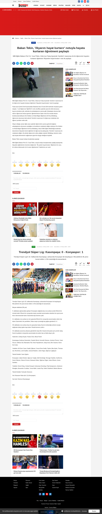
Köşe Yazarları (42, 485)
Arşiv (53, 485)
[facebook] (13, 63)
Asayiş (79, 5)
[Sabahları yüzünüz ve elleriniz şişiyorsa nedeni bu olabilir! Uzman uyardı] (50, 230)
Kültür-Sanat (29, 482)
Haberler (17, 38)
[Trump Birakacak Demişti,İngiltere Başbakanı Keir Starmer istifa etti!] (50, 462)
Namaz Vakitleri (69, 490)
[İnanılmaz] (52, 162)
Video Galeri (65, 10)
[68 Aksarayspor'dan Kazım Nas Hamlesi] (24, 441)
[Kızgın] (39, 162)
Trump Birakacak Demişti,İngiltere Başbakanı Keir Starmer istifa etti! (50, 472)
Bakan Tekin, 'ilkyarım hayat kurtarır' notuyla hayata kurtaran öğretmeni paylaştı (43, 38)
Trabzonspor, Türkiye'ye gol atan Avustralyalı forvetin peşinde (49, 451)
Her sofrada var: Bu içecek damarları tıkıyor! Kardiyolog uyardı (51, 219)
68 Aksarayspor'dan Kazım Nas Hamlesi (23, 451)
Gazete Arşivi (55, 487)
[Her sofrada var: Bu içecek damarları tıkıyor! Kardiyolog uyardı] (50, 209)
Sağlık (21, 38)
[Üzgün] (58, 162)
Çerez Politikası (27, 1)
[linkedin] (28, 63)
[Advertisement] (51, 24)
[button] (16, 10)
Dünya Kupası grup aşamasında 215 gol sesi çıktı (25, 472)
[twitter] (17, 63)
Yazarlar (85, 10)
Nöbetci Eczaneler (70, 487)
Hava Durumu (69, 482)
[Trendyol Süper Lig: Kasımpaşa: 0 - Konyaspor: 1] (37, 283)
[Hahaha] (45, 162)
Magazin (67, 5)
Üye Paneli (95, 10)
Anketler (68, 480)
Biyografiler (42, 487)
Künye (14, 1)
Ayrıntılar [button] (84, 511)
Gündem (36, 5)
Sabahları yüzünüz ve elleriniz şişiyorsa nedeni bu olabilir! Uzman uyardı (50, 240)
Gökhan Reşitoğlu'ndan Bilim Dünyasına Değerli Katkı (22, 219)
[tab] (17, 173)
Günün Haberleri (56, 482)
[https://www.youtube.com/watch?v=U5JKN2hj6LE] (85, 1)
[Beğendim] (14, 162)
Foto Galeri (76, 10)
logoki (59, 503)
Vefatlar (41, 490)
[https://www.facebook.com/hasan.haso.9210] (79, 1)
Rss (38, 500)
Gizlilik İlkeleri (35, 1)
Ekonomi (48, 5)
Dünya (55, 5)
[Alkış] (21, 162)
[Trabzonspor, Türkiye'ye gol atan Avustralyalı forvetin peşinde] (50, 441)
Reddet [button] (94, 511)
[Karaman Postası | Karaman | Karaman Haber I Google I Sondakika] (23, 5)
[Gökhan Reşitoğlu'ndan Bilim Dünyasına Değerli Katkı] (24, 209)
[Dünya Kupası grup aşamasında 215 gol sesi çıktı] (24, 462)
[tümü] (83, 5)
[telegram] (24, 63)
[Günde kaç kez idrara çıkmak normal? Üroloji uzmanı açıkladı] (24, 230)
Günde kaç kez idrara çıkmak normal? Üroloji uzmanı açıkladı (23, 240)
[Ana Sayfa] (13, 38)
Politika (61, 5)
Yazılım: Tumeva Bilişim (50, 507)
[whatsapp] (21, 63)
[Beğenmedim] (33, 162)
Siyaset (42, 5)
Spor (73, 5)
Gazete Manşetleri (70, 485)
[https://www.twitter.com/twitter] (82, 1)
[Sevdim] (27, 162)
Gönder (16, 192)
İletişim (19, 1)
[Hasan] (88, 1)
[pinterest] (32, 63)
